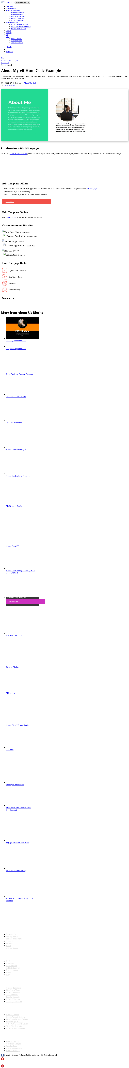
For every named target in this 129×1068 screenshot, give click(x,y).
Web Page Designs (13, 1044)
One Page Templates (14, 1001)
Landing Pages (12, 1046)
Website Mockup (13, 1051)
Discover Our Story (14, 635)
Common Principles (14, 422)
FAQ (8, 961)
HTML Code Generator (18, 154)
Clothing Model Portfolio (16, 340)
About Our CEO (12, 546)
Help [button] (7, 37)
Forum (8, 972)
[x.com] (2, 1063)
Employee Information (15, 785)
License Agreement (13, 939)
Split (34, 83)
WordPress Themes (18, 16)
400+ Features (11, 8)
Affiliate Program (13, 968)
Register (9, 51)
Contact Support (17, 43)
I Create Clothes (12, 667)
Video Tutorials (16, 39)
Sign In (9, 47)
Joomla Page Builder (18, 29)
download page (91, 189)
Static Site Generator (14, 1026)
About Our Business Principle (18, 476)
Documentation (16, 41)
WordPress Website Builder (20, 27)
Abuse (8, 946)
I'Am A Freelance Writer (15, 871)
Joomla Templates (17, 18)
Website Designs (17, 14)
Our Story (10, 749)
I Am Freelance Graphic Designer (19, 374)
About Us (28, 83)
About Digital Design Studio (17, 725)
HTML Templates (17, 21)
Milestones (10, 693)
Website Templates (17, 12)
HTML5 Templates (13, 999)
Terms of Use (11, 934)
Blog (7, 35)
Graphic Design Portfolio (16, 349)
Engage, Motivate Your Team (17, 842)
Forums (8, 33)
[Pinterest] (2, 1067)
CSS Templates (12, 995)
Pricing (8, 31)
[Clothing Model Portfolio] (22, 338)
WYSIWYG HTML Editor (17, 1024)
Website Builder (12, 1015)
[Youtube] (2, 1060)
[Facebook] (2, 1056)
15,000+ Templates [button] (13, 10)
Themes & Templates (14, 981)
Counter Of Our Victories (16, 396)
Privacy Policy (12, 936)
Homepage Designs (14, 1048)
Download (9, 6)
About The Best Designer (16, 449)
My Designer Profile (14, 506)
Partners (9, 943)
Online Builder (11, 217)
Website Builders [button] (12, 23)
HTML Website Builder (19, 25)
